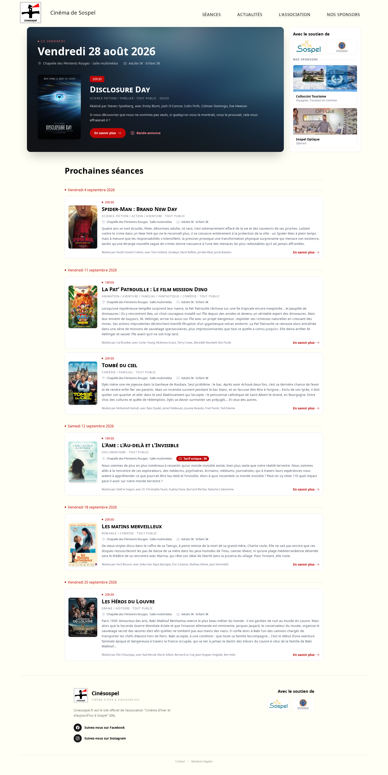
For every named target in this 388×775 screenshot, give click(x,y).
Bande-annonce (149, 133)
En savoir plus (105, 133)
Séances (211, 14)
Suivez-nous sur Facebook (104, 727)
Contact (180, 761)
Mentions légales (202, 761)
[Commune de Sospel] (308, 47)
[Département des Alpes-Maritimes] (341, 47)
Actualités (249, 14)
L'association (295, 14)
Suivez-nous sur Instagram (105, 738)
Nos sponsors (343, 14)
